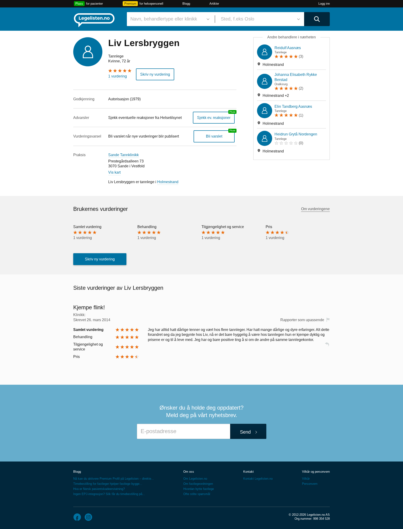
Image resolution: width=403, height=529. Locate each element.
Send (245, 432)
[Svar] (327, 346)
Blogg (186, 3)
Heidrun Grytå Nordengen (295, 134)
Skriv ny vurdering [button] (155, 74)
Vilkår (306, 478)
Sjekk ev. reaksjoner (213, 118)
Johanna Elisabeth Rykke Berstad (295, 77)
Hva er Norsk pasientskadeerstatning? (99, 489)
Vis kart (114, 172)
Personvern (309, 483)
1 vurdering (117, 76)
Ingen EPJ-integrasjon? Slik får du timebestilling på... (109, 494)
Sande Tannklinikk (123, 155)
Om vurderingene (315, 209)
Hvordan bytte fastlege (198, 489)
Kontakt (248, 471)
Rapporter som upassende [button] (302, 320)
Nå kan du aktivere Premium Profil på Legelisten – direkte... (113, 478)
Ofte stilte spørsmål (196, 494)
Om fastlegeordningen (198, 483)
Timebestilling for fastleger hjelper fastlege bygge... (107, 483)
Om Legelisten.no (195, 478)
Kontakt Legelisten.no (258, 478)
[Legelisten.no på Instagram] (88, 517)
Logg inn (324, 3)
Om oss (188, 471)
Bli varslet (214, 136)
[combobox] (169, 19)
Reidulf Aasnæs (287, 48)
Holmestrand (167, 182)
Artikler (214, 3)
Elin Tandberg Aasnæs (293, 106)
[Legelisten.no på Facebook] (77, 517)
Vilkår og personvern (316, 471)
